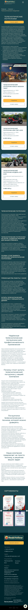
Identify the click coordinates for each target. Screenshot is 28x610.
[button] (14, 22)
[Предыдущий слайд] (1, 511)
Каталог (10, 9)
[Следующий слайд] (27, 511)
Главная (3, 9)
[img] (14, 537)
